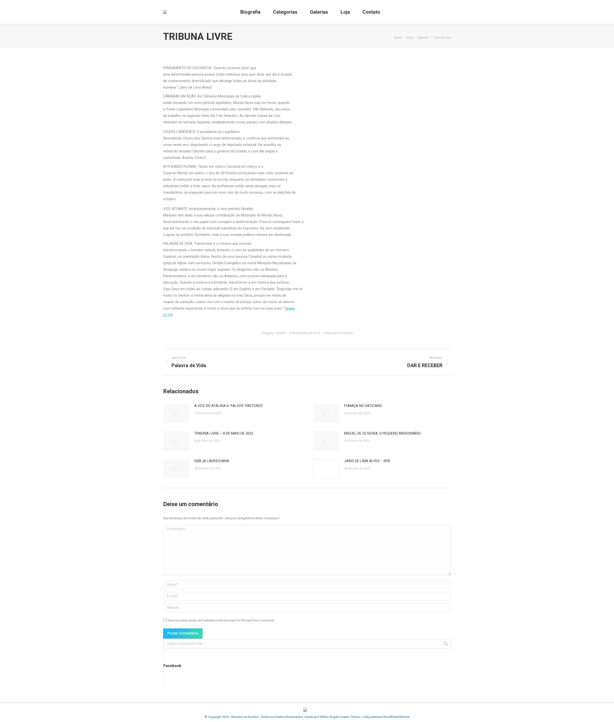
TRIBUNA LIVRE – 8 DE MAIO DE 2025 (223, 433)
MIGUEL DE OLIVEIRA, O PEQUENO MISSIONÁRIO (382, 433)
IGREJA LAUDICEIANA (211, 461)
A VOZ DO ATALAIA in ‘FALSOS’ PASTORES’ (228, 406)
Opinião (280, 333)
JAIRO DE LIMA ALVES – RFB (367, 461)
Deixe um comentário (338, 333)
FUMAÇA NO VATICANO (363, 406)
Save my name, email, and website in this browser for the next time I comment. (221, 620)
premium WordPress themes (389, 717)
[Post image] (176, 413)
